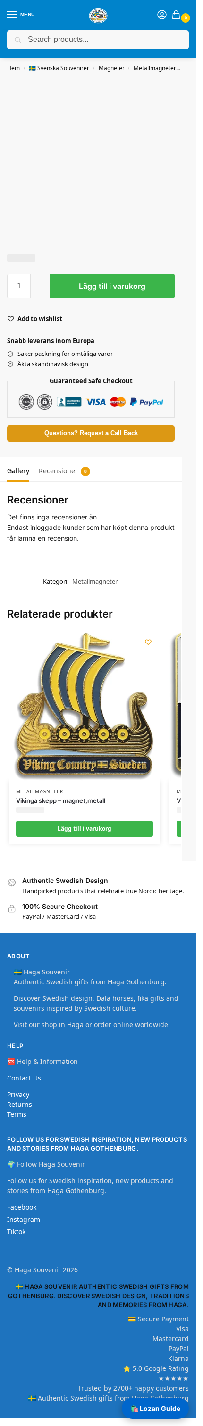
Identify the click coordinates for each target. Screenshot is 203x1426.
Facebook (21, 1207)
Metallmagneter (155, 68)
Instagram (23, 1219)
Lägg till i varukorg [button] (84, 828)
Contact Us (24, 1077)
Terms (16, 1114)
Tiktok (16, 1231)
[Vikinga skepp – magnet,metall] (84, 705)
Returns (19, 1104)
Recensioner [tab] (63, 470)
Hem (13, 68)
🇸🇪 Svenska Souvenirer (59, 68)
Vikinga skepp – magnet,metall (60, 800)
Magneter (112, 68)
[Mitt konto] (162, 15)
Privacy (18, 1094)
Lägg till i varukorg (112, 286)
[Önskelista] (148, 642)
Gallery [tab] (18, 470)
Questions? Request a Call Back (91, 433)
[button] (178, 15)
